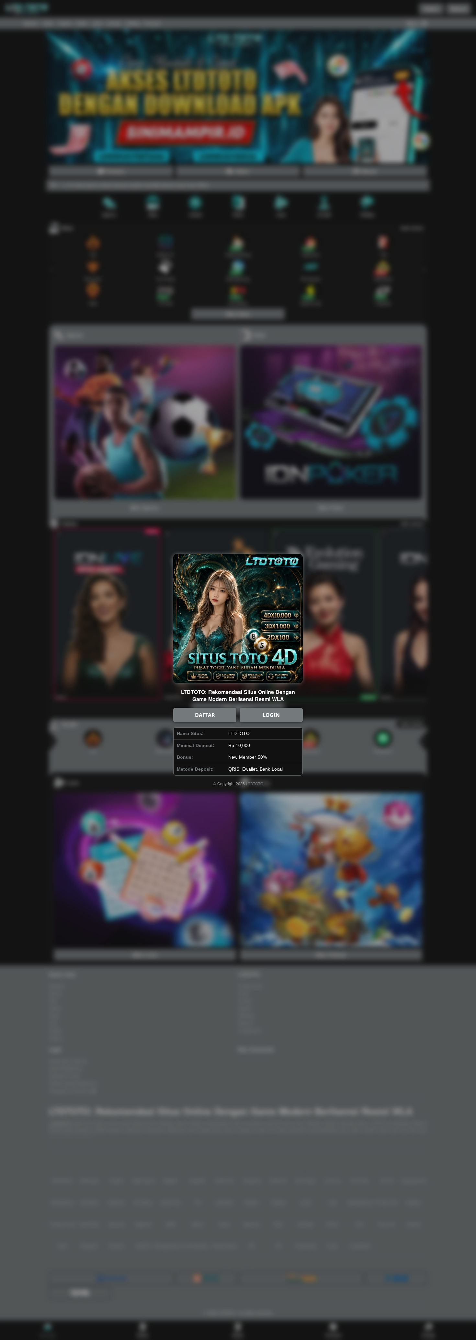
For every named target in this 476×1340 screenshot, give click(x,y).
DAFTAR (205, 715)
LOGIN (271, 715)
